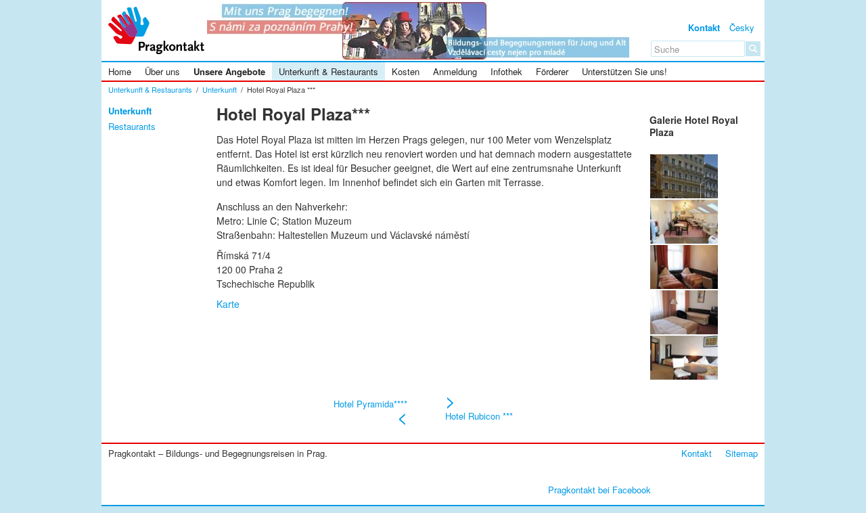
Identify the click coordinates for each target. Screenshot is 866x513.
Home (119, 71)
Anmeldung (455, 71)
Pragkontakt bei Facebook (599, 489)
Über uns (162, 71)
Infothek (506, 71)
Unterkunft (219, 89)
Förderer (552, 71)
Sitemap (741, 453)
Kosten (405, 71)
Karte (228, 304)
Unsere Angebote (229, 71)
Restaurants (132, 126)
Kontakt (704, 27)
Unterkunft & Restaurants (328, 71)
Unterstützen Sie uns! (624, 71)
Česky (741, 27)
